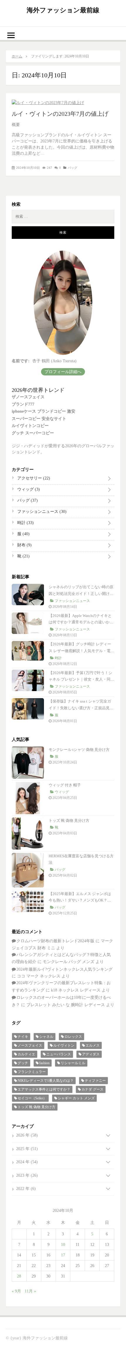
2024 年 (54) (27, 1162)
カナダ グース (92, 1089)
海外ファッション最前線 (63, 10)
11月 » (30, 1291)
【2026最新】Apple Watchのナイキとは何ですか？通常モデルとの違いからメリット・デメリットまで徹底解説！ (81, 622)
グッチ (23, 1063)
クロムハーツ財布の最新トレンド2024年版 (55, 941)
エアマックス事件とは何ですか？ (44, 1089)
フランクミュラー (32, 1072)
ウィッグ (28, 489)
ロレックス (73, 1037)
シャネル (46, 1037)
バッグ (72, 167)
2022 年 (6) (26, 1188)
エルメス (93, 1045)
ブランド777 (23, 404)
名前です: (21, 361)
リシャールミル (73, 1063)
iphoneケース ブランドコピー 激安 (43, 411)
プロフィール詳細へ (63, 372)
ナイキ (23, 1037)
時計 (25, 523)
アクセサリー (33, 478)
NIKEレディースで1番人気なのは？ (46, 1081)
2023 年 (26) (27, 1175)
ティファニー (95, 1081)
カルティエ (26, 1054)
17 (63, 1255)
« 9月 (16, 1291)
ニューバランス (58, 1054)
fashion (44, 1063)
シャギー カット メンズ (76, 1098)
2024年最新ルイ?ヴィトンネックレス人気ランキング (64, 969)
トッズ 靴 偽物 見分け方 (69, 820)
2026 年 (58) (27, 1135)
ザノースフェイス (28, 397)
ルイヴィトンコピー (30, 426)
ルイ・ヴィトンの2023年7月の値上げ (60, 113)
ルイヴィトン (63, 1045)
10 (63, 1244)
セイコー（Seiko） (32, 1098)
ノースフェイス (30, 1045)
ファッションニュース (41, 511)
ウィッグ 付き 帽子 (65, 785)
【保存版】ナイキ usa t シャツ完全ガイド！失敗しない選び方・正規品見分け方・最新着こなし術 (81, 708)
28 (19, 1276)
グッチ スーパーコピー (33, 433)
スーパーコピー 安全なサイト (39, 418)
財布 (24, 545)
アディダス (91, 1054)
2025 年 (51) (27, 1149)
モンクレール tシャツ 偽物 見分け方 (79, 749)
